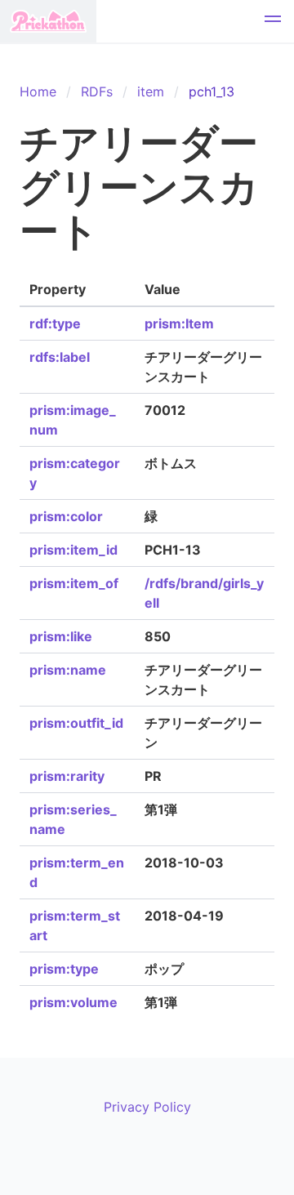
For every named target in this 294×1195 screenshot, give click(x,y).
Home (38, 91)
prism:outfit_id (76, 723)
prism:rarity (67, 776)
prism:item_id (73, 550)
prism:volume (73, 1002)
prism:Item (179, 323)
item (150, 91)
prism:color (66, 516)
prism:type (64, 969)
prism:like (60, 636)
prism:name (67, 670)
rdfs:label (59, 357)
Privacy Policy (147, 1107)
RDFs (97, 91)
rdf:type (55, 323)
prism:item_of (73, 583)
